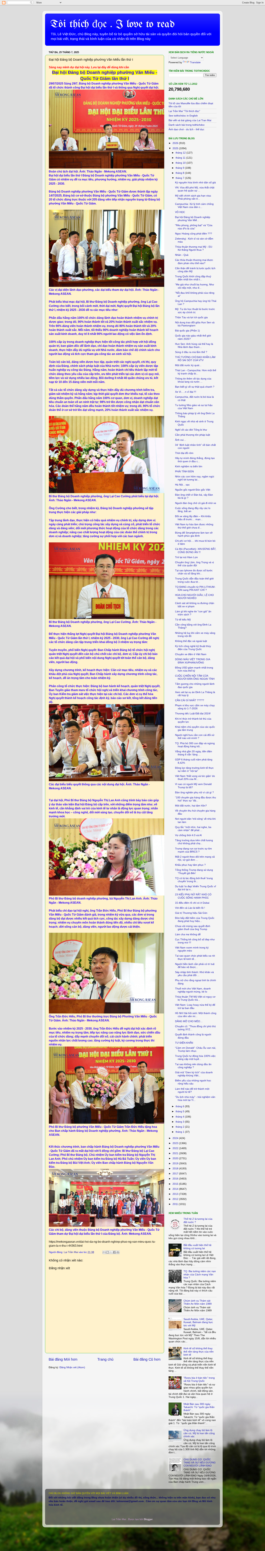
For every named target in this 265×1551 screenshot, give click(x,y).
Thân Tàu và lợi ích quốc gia (191, 317)
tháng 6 (180, 1106)
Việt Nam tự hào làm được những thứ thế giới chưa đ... (194, 526)
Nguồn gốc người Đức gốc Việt (192, 489)
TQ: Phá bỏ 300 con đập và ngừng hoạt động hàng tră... (195, 745)
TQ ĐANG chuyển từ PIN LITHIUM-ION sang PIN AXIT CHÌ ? (195, 588)
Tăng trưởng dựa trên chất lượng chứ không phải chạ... (194, 842)
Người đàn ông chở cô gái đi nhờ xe (195, 503)
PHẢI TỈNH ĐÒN (184, 471)
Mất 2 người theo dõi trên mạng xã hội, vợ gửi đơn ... (195, 858)
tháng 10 (181, 162)
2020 (176, 1158)
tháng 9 (180, 167)
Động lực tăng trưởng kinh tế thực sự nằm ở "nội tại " (194, 769)
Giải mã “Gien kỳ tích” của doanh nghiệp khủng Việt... (194, 1074)
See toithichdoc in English (183, 115)
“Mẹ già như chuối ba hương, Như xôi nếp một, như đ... (194, 286)
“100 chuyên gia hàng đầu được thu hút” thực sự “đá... (195, 799)
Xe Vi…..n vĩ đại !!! (185, 391)
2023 (176, 1143)
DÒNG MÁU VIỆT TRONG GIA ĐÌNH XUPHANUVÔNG (192, 661)
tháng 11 (181, 157)
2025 (176, 148)
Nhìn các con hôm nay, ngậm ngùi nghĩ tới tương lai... (194, 478)
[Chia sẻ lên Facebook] (114, 1252)
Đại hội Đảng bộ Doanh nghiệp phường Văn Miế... (192, 219)
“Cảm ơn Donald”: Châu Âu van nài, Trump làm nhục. (195, 1049)
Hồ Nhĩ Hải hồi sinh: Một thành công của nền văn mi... (195, 1015)
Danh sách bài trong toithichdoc (187, 124)
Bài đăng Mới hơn (63, 1359)
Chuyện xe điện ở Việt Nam (190, 654)
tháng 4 (180, 1116)
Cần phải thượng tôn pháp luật (192, 434)
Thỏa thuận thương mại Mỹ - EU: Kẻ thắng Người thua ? (194, 248)
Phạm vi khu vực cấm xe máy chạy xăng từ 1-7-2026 (195, 707)
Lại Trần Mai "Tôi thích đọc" (184, 111)
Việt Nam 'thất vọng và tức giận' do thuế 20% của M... (195, 777)
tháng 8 (180, 172)
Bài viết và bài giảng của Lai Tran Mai (190, 120)
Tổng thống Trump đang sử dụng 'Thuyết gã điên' (194, 871)
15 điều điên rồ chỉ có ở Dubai (192, 902)
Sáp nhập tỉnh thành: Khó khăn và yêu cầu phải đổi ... (194, 974)
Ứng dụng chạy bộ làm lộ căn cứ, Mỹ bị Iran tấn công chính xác (199, 1433)
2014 (176, 1188)
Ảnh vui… (180, 439)
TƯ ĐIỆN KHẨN (184, 1042)
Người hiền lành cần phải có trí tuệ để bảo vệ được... (195, 965)
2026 (176, 143)
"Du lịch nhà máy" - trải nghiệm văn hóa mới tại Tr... (195, 1098)
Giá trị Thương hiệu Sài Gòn (191, 912)
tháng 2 (180, 1126)
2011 (176, 1204)
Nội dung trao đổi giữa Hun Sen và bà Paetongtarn (195, 324)
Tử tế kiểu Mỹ (183, 619)
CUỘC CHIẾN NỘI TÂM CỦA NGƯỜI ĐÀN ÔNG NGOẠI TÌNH (195, 677)
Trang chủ (105, 1359)
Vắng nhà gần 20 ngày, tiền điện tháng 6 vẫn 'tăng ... (193, 753)
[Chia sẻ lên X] (111, 1252)
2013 (176, 1193)
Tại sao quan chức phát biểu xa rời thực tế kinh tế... (195, 957)
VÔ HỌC (180, 212)
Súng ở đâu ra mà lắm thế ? (191, 352)
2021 (176, 1153)
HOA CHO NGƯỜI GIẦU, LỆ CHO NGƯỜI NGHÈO (194, 596)
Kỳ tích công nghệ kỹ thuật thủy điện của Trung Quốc (193, 648)
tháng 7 (180, 177)
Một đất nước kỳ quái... (188, 365)
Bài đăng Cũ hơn (146, 1359)
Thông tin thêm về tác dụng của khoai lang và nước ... (193, 380)
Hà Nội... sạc (182, 484)
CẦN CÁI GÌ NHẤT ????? (189, 700)
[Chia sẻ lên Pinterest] (118, 1252)
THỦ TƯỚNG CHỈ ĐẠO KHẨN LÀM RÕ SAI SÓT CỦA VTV (195, 359)
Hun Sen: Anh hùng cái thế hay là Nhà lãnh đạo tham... (194, 345)
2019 (176, 1163)
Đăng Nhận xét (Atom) (72, 1367)
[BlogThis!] (107, 1252)
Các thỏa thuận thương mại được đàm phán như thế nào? (194, 261)
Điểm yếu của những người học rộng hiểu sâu (193, 1082)
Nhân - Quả (181, 254)
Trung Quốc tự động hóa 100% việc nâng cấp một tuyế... (195, 1057)
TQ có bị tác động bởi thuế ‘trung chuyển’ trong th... (194, 880)
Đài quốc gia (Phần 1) (187, 330)
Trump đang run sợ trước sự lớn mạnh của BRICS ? (193, 850)
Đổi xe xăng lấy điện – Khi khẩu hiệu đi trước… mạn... (193, 518)
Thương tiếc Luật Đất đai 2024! (193, 713)
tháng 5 (180, 1111)
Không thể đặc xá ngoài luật (191, 641)
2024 (176, 1138)
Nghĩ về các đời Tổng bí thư (191, 429)
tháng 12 (181, 152)
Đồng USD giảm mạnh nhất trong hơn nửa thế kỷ (194, 669)
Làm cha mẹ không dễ (188, 934)
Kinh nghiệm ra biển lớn (188, 466)
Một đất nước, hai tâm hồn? (191, 805)
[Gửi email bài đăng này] (104, 1252)
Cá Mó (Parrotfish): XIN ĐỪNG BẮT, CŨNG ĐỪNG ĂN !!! (195, 550)
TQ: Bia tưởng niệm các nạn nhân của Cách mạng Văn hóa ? (200, 1274)
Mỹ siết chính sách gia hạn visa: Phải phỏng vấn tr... (193, 197)
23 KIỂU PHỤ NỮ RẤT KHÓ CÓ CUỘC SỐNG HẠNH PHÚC (193, 896)
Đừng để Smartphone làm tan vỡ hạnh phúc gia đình (194, 534)
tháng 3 (180, 1121)
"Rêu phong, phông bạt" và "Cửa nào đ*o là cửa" (193, 227)
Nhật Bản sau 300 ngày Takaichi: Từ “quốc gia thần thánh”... (199, 1407)
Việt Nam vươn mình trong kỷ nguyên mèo (192, 949)
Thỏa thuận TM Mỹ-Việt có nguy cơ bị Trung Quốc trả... (195, 998)
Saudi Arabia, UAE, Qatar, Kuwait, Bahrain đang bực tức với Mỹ (198, 1322)
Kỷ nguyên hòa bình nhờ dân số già (195, 182)
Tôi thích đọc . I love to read (112, 24)
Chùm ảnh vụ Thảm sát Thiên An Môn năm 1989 (198, 1302)
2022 (176, 1148)
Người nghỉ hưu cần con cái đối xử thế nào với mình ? (194, 736)
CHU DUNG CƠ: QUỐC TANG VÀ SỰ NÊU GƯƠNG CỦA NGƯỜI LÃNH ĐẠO (200, 1462)
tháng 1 (180, 1131)
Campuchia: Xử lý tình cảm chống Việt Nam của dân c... (194, 205)
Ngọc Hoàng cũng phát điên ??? (193, 233)
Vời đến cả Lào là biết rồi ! (190, 907)
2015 (176, 1183)
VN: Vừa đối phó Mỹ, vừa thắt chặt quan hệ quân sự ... (194, 189)
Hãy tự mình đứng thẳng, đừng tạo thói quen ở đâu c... (195, 460)
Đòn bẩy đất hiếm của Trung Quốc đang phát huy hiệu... (194, 919)
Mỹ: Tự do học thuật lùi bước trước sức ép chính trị (195, 311)
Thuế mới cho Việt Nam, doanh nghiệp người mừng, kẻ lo (193, 990)
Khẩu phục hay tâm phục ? (190, 864)
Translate (195, 62)
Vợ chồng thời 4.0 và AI (188, 835)
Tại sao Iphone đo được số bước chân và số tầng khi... (194, 572)
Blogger (148, 1519)
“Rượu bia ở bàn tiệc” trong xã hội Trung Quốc (199, 1379)
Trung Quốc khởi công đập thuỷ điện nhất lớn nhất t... (193, 278)
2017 (176, 1173)
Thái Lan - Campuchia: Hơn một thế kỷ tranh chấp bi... (195, 372)
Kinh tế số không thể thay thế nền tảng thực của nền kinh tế (199, 1351)
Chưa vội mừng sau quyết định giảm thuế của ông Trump (192, 928)
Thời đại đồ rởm (184, 453)
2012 (176, 1199)
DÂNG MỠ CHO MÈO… (189, 1021)
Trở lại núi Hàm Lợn (186, 557)
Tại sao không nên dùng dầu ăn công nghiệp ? (193, 1066)
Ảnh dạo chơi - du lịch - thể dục (186, 129)
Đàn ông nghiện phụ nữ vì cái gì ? (194, 792)
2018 (176, 1168)
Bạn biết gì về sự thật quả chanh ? (194, 386)
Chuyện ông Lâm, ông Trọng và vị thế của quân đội (194, 564)
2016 (176, 1178)
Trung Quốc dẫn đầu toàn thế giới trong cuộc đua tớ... (194, 580)
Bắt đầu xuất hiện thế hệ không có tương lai (197, 1247)
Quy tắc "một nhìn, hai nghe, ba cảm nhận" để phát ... (193, 829)
